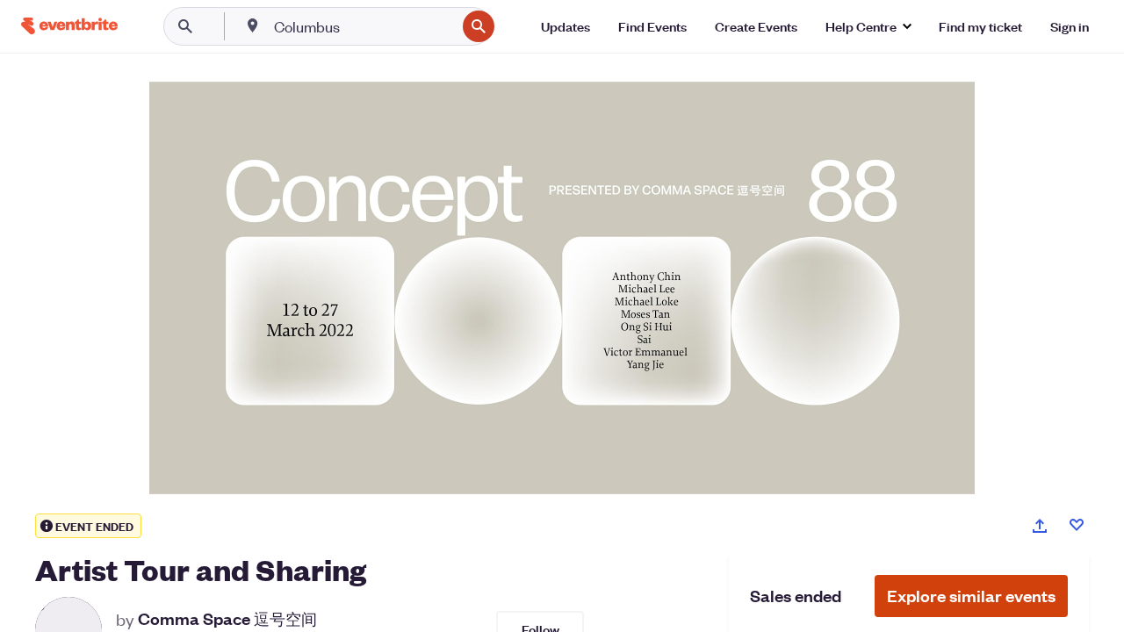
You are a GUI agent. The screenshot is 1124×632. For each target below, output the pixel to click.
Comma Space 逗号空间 (227, 619)
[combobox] (363, 26)
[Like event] (1076, 525)
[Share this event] (1039, 525)
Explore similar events (971, 596)
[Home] (69, 26)
